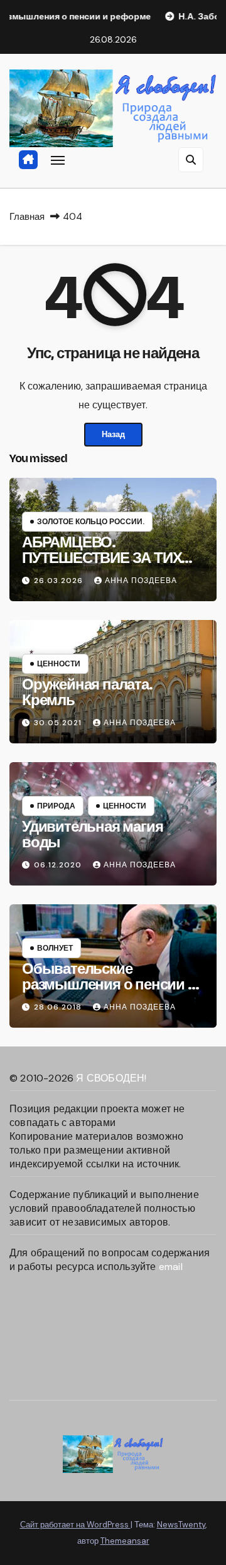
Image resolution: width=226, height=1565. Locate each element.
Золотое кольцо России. (90, 522)
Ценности (58, 664)
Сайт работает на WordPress (75, 1524)
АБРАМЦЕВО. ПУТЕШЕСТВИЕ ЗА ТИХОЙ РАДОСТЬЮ (112, 558)
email (171, 1266)
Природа (56, 806)
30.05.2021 (59, 723)
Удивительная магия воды (92, 834)
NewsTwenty (181, 1524)
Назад (113, 434)
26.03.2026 (59, 581)
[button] (190, 159)
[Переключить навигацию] (58, 159)
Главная (27, 216)
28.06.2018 (59, 1007)
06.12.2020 (59, 865)
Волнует (55, 948)
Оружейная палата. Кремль (87, 692)
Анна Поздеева (141, 581)
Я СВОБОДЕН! (111, 1078)
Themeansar (124, 1541)
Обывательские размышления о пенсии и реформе (109, 984)
